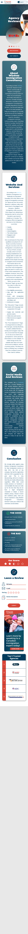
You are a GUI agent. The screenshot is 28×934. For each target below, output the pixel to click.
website (20, 85)
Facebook (20, 382)
